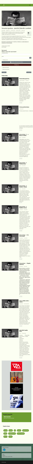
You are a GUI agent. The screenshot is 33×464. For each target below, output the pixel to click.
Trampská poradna (12, 433)
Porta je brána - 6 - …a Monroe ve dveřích (23, 135)
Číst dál (21, 102)
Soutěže (5, 433)
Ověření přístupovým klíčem (17, 62)
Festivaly (5, 430)
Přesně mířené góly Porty (24, 78)
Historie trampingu (20, 433)
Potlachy (10, 436)
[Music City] (16, 377)
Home (3, 454)
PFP (14, 430)
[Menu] (29, 5)
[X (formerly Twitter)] (28, 34)
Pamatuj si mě (5, 59)
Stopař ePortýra (25, 430)
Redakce (4, 455)
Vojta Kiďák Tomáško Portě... (23, 331)
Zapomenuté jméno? (5, 69)
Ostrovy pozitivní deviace (24, 107)
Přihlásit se (16, 64)
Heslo (3, 56)
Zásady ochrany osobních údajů (7, 456)
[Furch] (16, 389)
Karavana (19, 430)
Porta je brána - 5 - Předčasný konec (23, 163)
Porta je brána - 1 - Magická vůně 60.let (24, 264)
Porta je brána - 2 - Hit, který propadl (24, 235)
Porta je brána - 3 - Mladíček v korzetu (23, 207)
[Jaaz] (16, 366)
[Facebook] (28, 33)
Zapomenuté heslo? (5, 67)
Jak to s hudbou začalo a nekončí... (24, 301)
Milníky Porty (8, 30)
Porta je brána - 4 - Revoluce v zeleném (23, 186)
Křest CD (5, 436)
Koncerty (10, 430)
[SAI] (16, 401)
